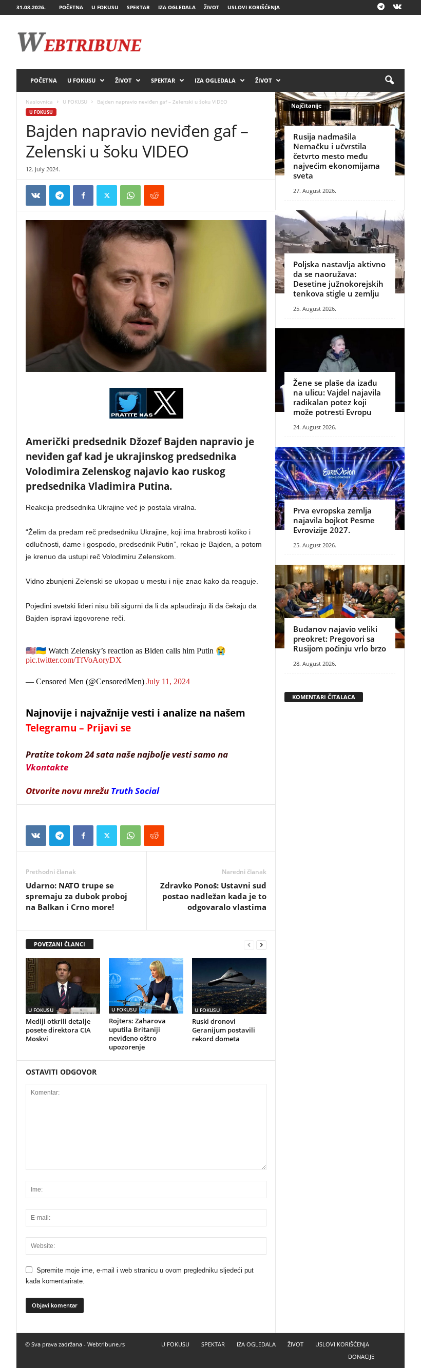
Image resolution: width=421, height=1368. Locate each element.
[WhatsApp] (130, 195)
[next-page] (261, 944)
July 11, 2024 (168, 681)
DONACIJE (361, 1356)
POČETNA (71, 7)
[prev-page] (249, 944)
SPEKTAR (138, 7)
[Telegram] (381, 7)
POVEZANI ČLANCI (59, 944)
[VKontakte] (397, 7)
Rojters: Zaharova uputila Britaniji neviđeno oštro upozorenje (137, 1034)
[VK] (36, 195)
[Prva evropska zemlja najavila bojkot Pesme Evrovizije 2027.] (340, 488)
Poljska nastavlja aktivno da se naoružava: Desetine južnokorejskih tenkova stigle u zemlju (339, 279)
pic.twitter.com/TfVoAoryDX (74, 660)
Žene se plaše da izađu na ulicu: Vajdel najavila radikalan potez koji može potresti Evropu (337, 397)
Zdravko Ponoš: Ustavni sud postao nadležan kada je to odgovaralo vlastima (213, 896)
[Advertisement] (274, 42)
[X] (107, 195)
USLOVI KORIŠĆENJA (253, 7)
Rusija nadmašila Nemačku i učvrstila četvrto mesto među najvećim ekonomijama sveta (336, 156)
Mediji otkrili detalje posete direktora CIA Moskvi (58, 1030)
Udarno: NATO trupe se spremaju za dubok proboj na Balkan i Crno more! (76, 896)
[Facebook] (83, 195)
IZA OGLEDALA (177, 7)
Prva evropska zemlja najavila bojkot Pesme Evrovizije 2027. (334, 520)
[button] (389, 80)
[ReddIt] (154, 195)
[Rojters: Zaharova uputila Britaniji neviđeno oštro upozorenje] (146, 986)
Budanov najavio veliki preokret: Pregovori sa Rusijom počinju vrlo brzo (339, 638)
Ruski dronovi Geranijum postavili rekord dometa (223, 1030)
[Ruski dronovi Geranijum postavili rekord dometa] (229, 986)
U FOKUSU (105, 7)
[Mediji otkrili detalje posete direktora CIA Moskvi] (63, 986)
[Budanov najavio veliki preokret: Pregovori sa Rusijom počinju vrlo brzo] (340, 606)
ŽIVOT (211, 7)
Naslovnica (39, 101)
